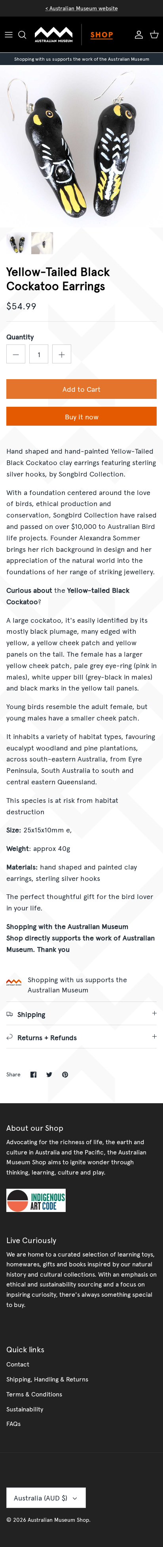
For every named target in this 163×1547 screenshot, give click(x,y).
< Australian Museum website (81, 8)
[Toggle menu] (8, 34)
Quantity (20, 336)
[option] (81, 146)
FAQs (13, 1423)
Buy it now (82, 416)
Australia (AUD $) (40, 1497)
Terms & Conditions (34, 1393)
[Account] (137, 34)
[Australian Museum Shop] (81, 34)
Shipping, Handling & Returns (47, 1378)
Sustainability (24, 1408)
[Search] (26, 34)
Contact (17, 1363)
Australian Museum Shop (58, 1519)
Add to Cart (81, 389)
